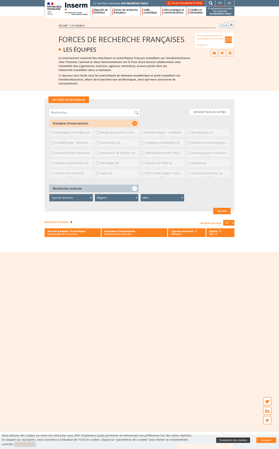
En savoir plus (25, 444)
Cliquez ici (202, 44)
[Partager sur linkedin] (230, 53)
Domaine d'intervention (70, 123)
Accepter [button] (266, 440)
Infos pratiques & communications (174, 11)
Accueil (63, 25)
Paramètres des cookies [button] (233, 440)
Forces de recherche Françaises (121, 39)
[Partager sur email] (214, 53)
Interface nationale (122, 3)
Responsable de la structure (62, 234)
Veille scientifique (150, 11)
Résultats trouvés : (57, 222)
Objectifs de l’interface (100, 11)
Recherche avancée (67, 188)
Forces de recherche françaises (126, 11)
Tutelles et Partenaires (196, 11)
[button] (94, 123)
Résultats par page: (211, 223)
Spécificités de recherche (117, 234)
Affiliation (176, 234)
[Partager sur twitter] (222, 53)
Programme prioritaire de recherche (220, 11)
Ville (211, 234)
